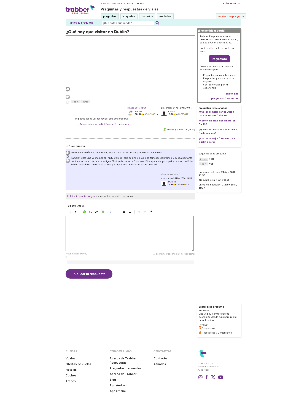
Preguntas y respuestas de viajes (129, 9)
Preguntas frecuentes (125, 368)
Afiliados (160, 364)
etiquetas (129, 16)
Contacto (160, 358)
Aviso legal (203, 369)
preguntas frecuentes (224, 98)
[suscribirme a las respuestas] (200, 327)
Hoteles (117, 3)
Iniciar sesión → (231, 3)
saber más (232, 93)
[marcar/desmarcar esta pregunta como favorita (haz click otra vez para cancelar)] (68, 102)
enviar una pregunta (231, 16)
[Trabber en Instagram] (200, 379)
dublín (75, 102)
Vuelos (105, 3)
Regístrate (219, 59)
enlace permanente (169, 174)
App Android (118, 385)
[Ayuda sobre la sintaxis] (152, 212)
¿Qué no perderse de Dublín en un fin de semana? (104, 124)
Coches (128, 3)
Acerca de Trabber (123, 374)
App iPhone (118, 391)
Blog (113, 379)
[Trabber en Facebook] (207, 379)
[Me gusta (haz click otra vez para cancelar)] (68, 89)
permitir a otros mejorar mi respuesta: (175, 253)
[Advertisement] (130, 60)
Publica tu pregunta (80, 22)
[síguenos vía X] (213, 379)
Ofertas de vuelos (78, 364)
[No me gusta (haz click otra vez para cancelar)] (68, 97)
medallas (165, 16)
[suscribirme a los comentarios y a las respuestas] (200, 332)
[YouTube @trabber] (220, 379)
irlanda (85, 102)
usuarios (147, 16)
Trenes (139, 3)
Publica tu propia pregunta (82, 196)
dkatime (138, 111)
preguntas (109, 16)
